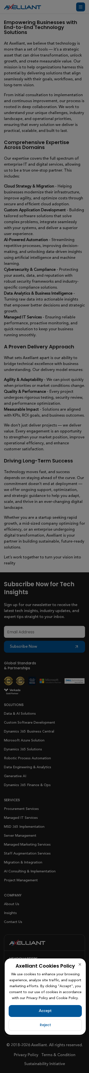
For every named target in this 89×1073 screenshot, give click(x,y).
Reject (45, 1024)
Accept (45, 1011)
